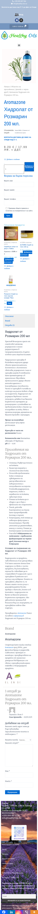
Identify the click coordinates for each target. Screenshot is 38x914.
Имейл (8, 781)
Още (9, 303)
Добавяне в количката (29, 167)
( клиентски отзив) (9, 131)
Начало (7, 87)
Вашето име (8, 181)
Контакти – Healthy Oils (10, 878)
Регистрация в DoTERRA (10, 845)
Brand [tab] (7, 321)
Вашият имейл (9, 190)
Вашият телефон (10, 199)
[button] (19, 45)
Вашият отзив (12, 743)
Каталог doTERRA (8, 859)
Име (7, 771)
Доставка (5, 868)
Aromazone (22, 613)
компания (9, 647)
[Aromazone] (12, 677)
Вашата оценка (11, 740)
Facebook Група (7, 863)
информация (18, 616)
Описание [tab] (9, 316)
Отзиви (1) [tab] (9, 325)
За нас (4, 849)
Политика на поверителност (12, 873)
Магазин (5, 854)
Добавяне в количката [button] (9, 261)
